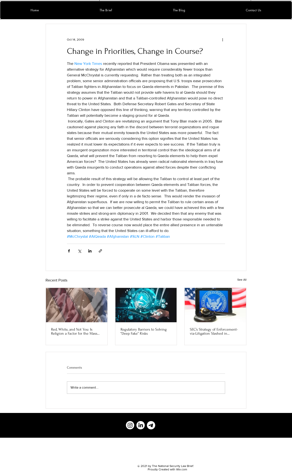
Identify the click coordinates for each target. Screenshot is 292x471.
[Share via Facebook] (69, 251)
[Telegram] (151, 425)
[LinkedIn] (140, 425)
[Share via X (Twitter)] (79, 251)
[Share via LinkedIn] (90, 251)
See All (241, 279)
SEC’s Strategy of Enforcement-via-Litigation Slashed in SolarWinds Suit (214, 331)
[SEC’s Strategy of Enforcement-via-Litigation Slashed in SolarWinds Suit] (215, 305)
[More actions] (222, 39)
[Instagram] (130, 425)
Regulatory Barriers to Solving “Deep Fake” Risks (144, 331)
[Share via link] (100, 251)
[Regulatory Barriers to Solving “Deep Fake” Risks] (146, 305)
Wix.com (181, 469)
